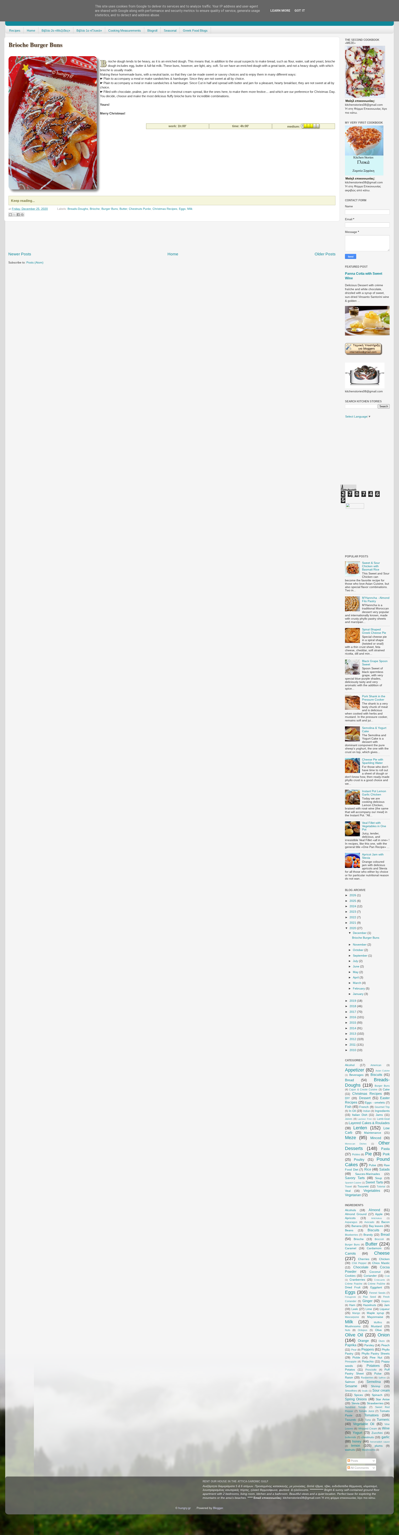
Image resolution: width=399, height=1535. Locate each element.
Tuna (368, 1419)
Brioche (95, 208)
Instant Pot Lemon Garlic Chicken (374, 793)
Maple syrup (375, 1313)
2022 (353, 917)
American (376, 1065)
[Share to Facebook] (18, 215)
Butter (123, 208)
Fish (348, 1107)
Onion (384, 1334)
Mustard (376, 1326)
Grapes (385, 1301)
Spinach (377, 1395)
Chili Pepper (359, 1263)
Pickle (356, 1357)
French (364, 1107)
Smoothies (351, 1390)
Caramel (350, 1248)
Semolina (374, 1381)
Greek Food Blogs (195, 30)
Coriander (370, 1275)
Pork (386, 1154)
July (356, 961)
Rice (367, 1169)
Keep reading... (23, 201)
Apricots (350, 1218)
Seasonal (170, 30)
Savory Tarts (355, 1178)
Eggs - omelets (375, 1102)
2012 (353, 1039)
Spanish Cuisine (353, 1182)
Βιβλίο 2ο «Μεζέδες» (56, 30)
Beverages (356, 1074)
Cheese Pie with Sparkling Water (372, 761)
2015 (353, 1022)
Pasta (385, 1149)
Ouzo (382, 1341)
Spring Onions (356, 1399)
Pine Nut (376, 1357)
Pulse (372, 1165)
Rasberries (367, 1377)
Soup (378, 1178)
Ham (352, 1305)
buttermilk (350, 1437)
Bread (349, 1080)
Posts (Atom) (34, 262)
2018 (353, 1006)
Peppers (367, 1349)
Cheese (382, 1253)
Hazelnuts (369, 1305)
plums (379, 1445)
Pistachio (368, 1361)
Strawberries (375, 1403)
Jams (379, 1114)
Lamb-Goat (383, 1118)
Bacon (385, 1222)
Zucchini (377, 1432)
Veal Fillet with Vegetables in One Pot (374, 826)
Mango (356, 1313)
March (357, 982)
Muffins (378, 1322)
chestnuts (367, 1437)
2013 (353, 1033)
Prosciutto (371, 1369)
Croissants (379, 1280)
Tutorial (381, 1186)
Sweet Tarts (374, 1182)
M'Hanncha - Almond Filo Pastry (375, 599)
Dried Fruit (352, 1287)
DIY (347, 1098)
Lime (369, 1309)
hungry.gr (184, 1508)
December (360, 933)
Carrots (350, 1253)
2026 (353, 895)
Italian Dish (359, 1114)
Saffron (382, 1377)
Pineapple (351, 1361)
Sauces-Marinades (367, 1174)
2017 (353, 1011)
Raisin (349, 1377)
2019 (353, 1000)
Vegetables (371, 1190)
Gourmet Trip (382, 1107)
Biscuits (376, 1074)
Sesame (351, 1386)
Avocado (369, 1222)
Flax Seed (369, 1296)
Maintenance (372, 1132)
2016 (353, 1017)
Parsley (369, 1345)
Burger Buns (109, 208)
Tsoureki (363, 1186)
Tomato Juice (366, 1411)
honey (356, 1441)
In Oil (352, 1110)
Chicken (384, 1259)
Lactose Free (365, 1119)
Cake (386, 1089)
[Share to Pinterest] (22, 215)
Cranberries (357, 1279)
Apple (379, 1214)
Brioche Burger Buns (35, 44)
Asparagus (351, 1222)
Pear (354, 1349)
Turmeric (383, 1419)
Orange (363, 1340)
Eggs (182, 208)
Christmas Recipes (165, 208)
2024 (353, 906)
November (360, 944)
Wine (386, 1428)
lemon (355, 1445)
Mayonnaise (375, 1317)
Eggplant (376, 1287)
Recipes (14, 30)
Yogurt (357, 1432)
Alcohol (350, 1065)
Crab (387, 1276)
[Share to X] (14, 215)
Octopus (362, 1330)
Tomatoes (371, 1415)
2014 (353, 1028)
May (356, 972)
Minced (375, 1138)
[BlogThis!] (10, 215)
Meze (350, 1137)
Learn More (280, 10)
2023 (353, 911)
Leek (354, 1309)
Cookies (350, 1275)
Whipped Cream (367, 1428)
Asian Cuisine (383, 1070)
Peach (385, 1345)
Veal (348, 1190)
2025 (353, 900)
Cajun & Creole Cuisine (363, 1089)
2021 (353, 922)
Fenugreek (350, 1297)
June (356, 966)
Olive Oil (354, 1334)
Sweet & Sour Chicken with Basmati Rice (371, 566)
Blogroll (152, 30)
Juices (348, 1118)
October (358, 950)
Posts (354, 1460)
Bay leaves (376, 1226)
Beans (349, 1230)
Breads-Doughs (78, 208)
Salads (384, 1169)
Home (31, 30)
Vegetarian (353, 1195)
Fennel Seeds (377, 1292)
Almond (374, 1210)
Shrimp (375, 1386)
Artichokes (376, 1218)
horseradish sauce (380, 1442)
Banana (356, 1226)
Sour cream (381, 1390)
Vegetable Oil (363, 1424)
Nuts (347, 1330)
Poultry (359, 1159)
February (359, 988)
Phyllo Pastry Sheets (376, 1353)
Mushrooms (353, 1326)
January (358, 994)
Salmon (350, 1381)
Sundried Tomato (355, 1407)
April (356, 977)
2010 (353, 1050)
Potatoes (373, 1365)
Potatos (350, 1369)
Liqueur (385, 1309)
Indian (366, 1111)
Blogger (218, 1508)
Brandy (368, 1234)
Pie (368, 1153)
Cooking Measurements (124, 30)
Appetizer (354, 1070)
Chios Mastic (381, 1263)
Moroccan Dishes (356, 1143)
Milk (189, 208)
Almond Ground (356, 1214)
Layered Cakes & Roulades (369, 1123)
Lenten (360, 1127)
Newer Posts (19, 254)
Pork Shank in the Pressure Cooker (373, 698)
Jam (387, 1305)
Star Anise (383, 1399)
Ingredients (382, 1110)
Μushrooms (368, 1449)
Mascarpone (352, 1317)
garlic (386, 1437)
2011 (353, 1044)
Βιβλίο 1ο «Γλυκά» (89, 30)
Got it (299, 10)
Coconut (375, 1271)
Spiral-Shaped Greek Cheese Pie (374, 631)
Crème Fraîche (376, 1283)
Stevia (355, 1403)
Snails (365, 1391)
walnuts (350, 1449)
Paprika (350, 1345)
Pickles (356, 1154)
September (360, 955)
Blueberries (351, 1234)
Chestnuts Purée (140, 208)
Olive (378, 1330)
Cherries (363, 1259)
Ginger (367, 1301)
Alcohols (350, 1210)
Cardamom (374, 1248)
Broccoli (379, 1239)
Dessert (365, 1098)
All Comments (359, 1467)
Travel (348, 1186)
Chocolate (360, 1267)
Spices (358, 1395)
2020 (353, 928)
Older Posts (325, 254)
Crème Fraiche (353, 1283)
